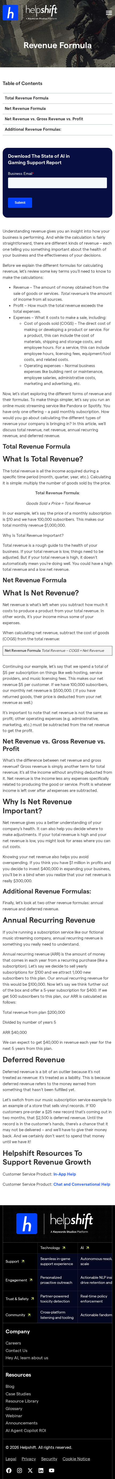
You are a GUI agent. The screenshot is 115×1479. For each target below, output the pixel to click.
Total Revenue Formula (26, 98)
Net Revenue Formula (25, 109)
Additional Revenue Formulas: (33, 130)
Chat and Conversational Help (81, 1185)
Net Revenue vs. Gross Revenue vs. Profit (44, 119)
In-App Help (64, 1174)
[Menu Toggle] (109, 12)
